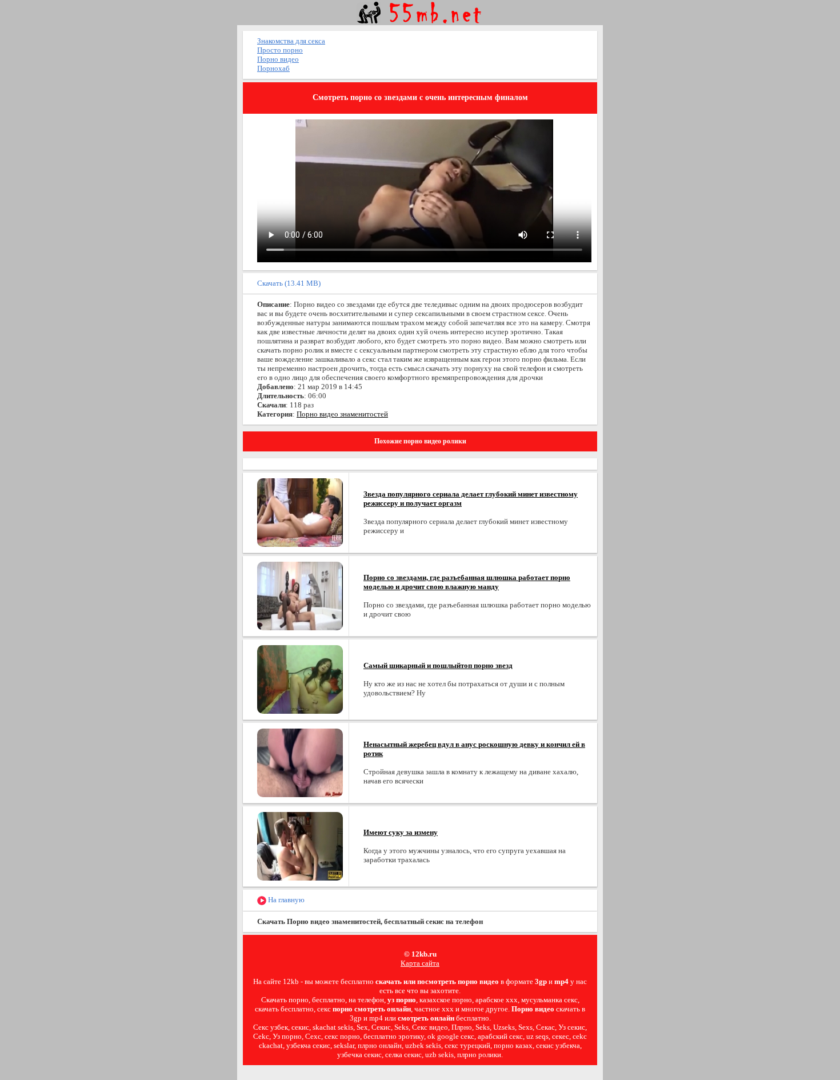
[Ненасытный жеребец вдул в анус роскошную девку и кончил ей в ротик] (300, 762)
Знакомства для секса (291, 41)
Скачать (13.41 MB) (289, 283)
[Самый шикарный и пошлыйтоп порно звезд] (300, 678)
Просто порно (280, 50)
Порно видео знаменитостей (342, 414)
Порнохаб (273, 68)
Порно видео (278, 59)
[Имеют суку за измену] (300, 845)
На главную (285, 899)
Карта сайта (420, 963)
